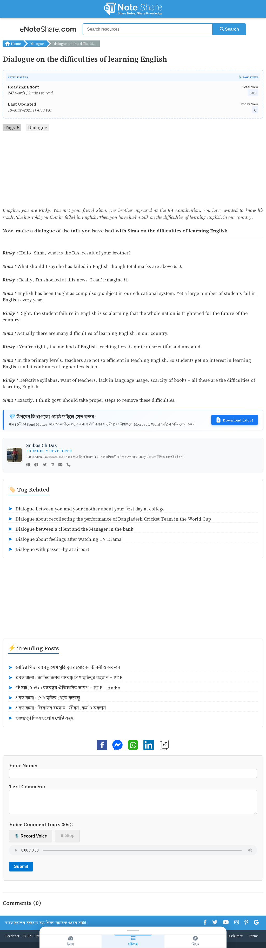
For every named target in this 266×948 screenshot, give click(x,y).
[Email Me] (60, 465)
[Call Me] (68, 465)
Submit (21, 866)
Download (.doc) (238, 420)
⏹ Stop (67, 835)
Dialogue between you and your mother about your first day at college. (87, 509)
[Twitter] (44, 465)
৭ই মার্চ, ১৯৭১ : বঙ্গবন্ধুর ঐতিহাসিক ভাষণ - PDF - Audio (64, 687)
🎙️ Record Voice (30, 836)
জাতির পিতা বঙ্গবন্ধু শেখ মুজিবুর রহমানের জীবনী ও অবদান (64, 667)
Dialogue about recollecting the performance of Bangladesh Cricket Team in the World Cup (109, 519)
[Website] (28, 465)
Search (231, 29)
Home (15, 43)
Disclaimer (235, 936)
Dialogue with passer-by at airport (48, 549)
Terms (253, 936)
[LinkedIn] (52, 465)
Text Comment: (27, 786)
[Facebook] (36, 465)
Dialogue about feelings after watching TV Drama (64, 539)
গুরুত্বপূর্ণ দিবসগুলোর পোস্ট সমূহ (41, 718)
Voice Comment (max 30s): (41, 824)
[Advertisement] (133, 170)
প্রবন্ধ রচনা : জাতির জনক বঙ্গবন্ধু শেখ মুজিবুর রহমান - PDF (65, 677)
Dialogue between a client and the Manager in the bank (70, 529)
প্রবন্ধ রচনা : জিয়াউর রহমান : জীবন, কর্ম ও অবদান (57, 708)
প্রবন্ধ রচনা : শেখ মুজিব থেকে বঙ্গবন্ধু (44, 698)
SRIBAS (28, 936)
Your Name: (23, 765)
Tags (10, 127)
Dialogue (36, 43)
